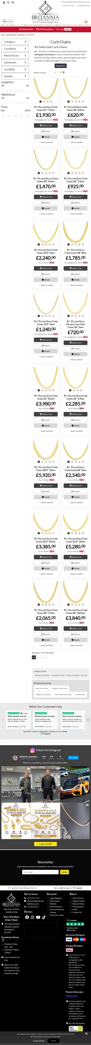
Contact (88, 25)
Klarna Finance (56, 906)
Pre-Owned (42, 22)
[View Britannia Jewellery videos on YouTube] (38, 917)
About (80, 25)
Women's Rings (37, 25)
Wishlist (53, 904)
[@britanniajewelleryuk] (15, 757)
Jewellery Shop (52, 22)
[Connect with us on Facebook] (27, 917)
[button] (8, 2)
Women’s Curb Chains (59, 688)
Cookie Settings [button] (39, 1041)
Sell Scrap (8, 21)
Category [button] (9, 41)
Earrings (57, 25)
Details (47, 137)
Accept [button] (53, 1041)
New (34, 22)
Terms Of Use (78, 898)
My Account (55, 901)
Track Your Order (57, 915)
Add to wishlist (47, 142)
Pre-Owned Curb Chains (63, 694)
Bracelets (27, 25)
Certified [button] (9, 69)
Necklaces (66, 25)
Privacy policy (78, 906)
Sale (74, 25)
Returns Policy (78, 904)
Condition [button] (10, 48)
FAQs (75, 909)
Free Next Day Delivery (20, 888)
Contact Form (32, 906)
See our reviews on (63, 888)
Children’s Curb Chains (43, 694)
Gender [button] (8, 76)
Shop (2, 25)
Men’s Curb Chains (42, 688)
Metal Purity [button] (11, 55)
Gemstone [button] (10, 62)
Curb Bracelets (80, 694)
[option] (23, 888)
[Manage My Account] (4, 2)
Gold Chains (21, 35)
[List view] (63, 72)
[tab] (15, 42)
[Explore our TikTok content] (43, 917)
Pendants (48, 25)
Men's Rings (10, 25)
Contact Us (77, 912)
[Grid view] (61, 72)
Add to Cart (47, 125)
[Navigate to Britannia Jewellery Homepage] (45, 11)
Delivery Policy (79, 901)
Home (3, 35)
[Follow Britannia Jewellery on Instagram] (32, 917)
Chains (18, 25)
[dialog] (45, 1038)
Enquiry (46, 131)
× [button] (86, 1034)
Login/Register (56, 898)
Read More (60, 66)
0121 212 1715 (33, 898)
